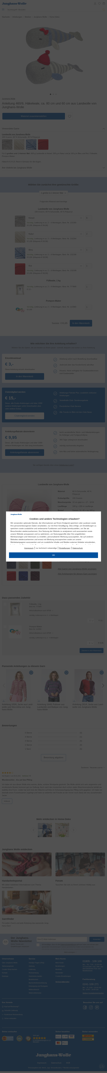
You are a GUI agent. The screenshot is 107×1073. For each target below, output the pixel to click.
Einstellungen (64, 548)
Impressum (29, 548)
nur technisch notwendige (46, 548)
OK (53, 555)
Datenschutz (77, 548)
